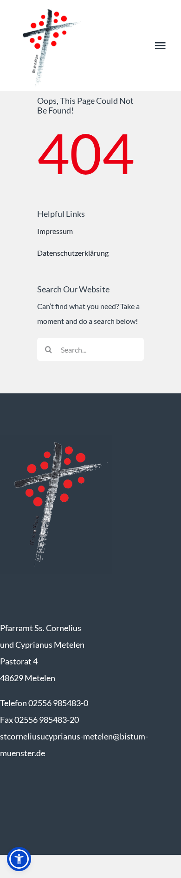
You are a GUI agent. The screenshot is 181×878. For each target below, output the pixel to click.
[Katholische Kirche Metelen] (56, 438)
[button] (19, 859)
